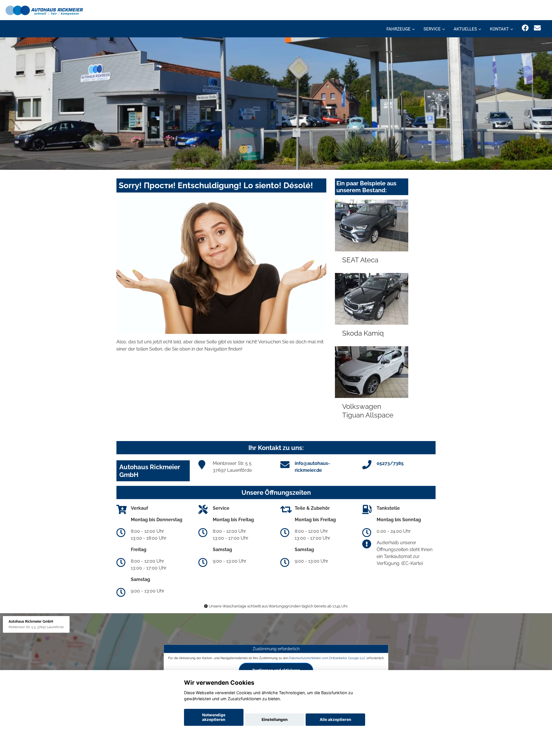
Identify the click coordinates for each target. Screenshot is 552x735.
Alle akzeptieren (335, 719)
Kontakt (499, 29)
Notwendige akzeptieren (213, 717)
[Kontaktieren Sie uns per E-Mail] (537, 28)
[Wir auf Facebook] (525, 28)
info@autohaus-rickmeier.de (312, 467)
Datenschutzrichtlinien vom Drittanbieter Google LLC (327, 658)
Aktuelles (465, 29)
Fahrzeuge (398, 29)
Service (432, 29)
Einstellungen (275, 719)
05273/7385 (390, 463)
